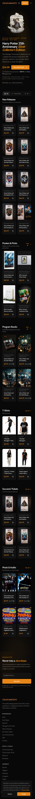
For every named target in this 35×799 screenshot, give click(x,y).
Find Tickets (5, 720)
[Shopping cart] (19, 3)
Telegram (4, 770)
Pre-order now (19, 67)
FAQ (3, 738)
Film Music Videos (7, 732)
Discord (4, 767)
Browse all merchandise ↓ (12, 82)
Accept (24, 794)
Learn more (8, 74)
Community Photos (8, 735)
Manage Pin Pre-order (8, 726)
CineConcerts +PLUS (8, 752)
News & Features (7, 729)
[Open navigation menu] (31, 3)
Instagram (5, 776)
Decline (10, 794)
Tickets (25, 3)
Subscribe (17, 681)
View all (27, 244)
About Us (5, 755)
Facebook (5, 773)
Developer (5, 758)
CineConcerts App (7, 750)
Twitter (4, 779)
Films (3, 717)
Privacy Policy (25, 790)
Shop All (4, 723)
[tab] (6, 93)
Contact (4, 741)
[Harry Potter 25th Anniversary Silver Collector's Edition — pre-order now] (17, 23)
